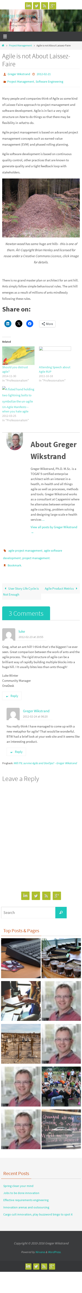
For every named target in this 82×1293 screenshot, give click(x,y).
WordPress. (54, 1247)
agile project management (25, 548)
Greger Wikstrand (19, 16)
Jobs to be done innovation (21, 1188)
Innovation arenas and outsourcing (26, 1202)
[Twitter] (36, 5)
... (43, 517)
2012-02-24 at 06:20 (35, 711)
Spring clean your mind (18, 1181)
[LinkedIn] (28, 5)
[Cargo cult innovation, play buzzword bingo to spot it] (21, 1040)
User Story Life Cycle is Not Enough (21, 586)
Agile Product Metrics (59, 583)
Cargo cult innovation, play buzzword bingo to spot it (38, 1209)
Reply (14, 691)
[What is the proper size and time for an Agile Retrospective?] (61, 1040)
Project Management (20, 45)
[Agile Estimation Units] (61, 954)
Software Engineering (49, 80)
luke (22, 626)
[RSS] (44, 5)
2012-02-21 (44, 74)
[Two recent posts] (61, 1125)
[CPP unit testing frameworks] (21, 1082)
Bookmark (14, 561)
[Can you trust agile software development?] (61, 1082)
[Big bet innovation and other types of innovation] (21, 997)
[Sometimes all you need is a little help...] (21, 1125)
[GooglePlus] (52, 5)
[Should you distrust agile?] (18, 353)
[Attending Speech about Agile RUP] (55, 353)
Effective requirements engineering (26, 1195)
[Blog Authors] (61, 997)
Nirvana (40, 1247)
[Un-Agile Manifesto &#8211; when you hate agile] (18, 393)
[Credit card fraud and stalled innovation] (21, 954)
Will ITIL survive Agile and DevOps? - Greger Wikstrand (45, 758)
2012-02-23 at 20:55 (31, 632)
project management (36, 555)
